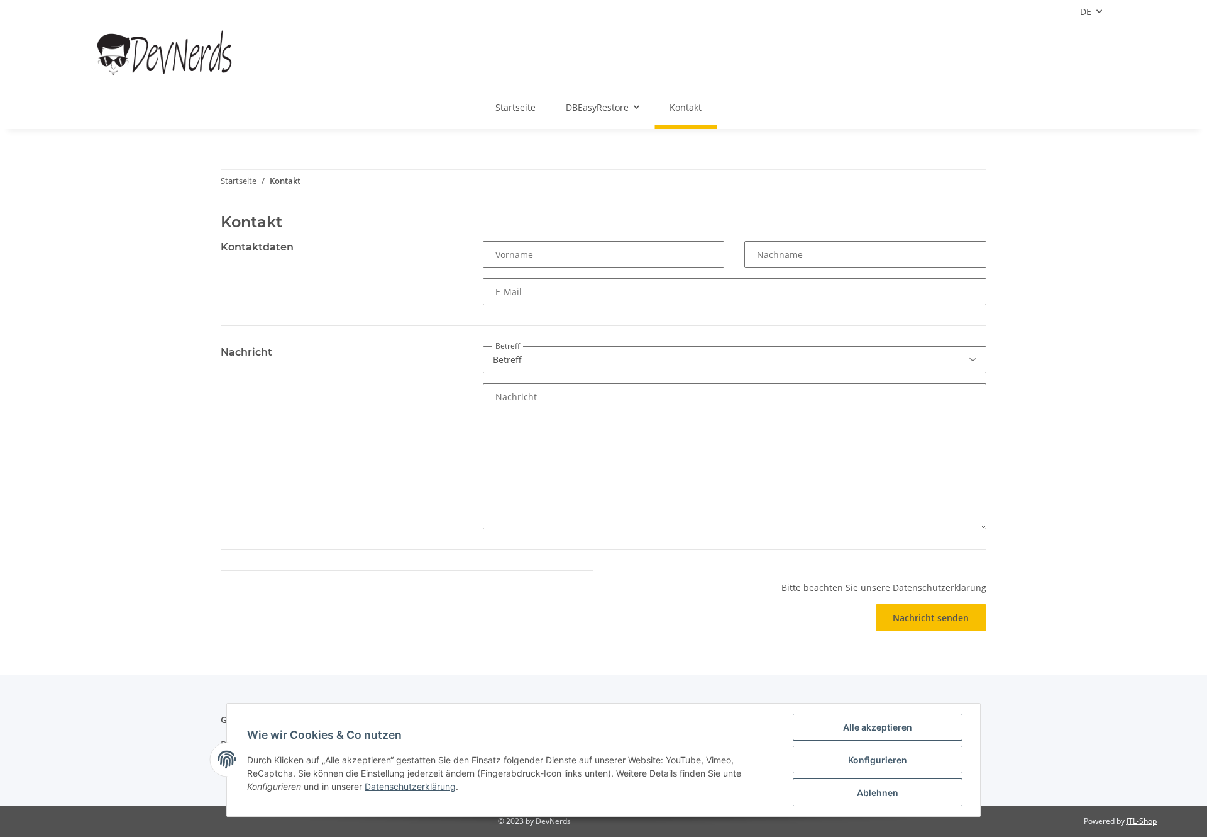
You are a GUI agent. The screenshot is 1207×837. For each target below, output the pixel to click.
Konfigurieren (877, 760)
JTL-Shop (1142, 821)
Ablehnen (877, 792)
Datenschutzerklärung (410, 786)
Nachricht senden (931, 618)
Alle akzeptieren (877, 727)
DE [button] (1085, 12)
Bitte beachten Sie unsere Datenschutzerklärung (883, 587)
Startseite (515, 107)
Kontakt (686, 107)
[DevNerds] (165, 54)
